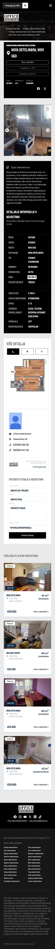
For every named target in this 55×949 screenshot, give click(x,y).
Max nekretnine (34, 869)
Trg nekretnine (34, 872)
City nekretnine (34, 847)
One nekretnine (34, 875)
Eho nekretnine (34, 860)
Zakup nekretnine (35, 878)
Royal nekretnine (11, 854)
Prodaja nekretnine (12, 881)
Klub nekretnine (10, 860)
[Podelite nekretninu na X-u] (45, 88)
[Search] (25, 5)
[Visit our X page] (30, 816)
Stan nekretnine (10, 866)
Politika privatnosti (17, 821)
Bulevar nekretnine (35, 854)
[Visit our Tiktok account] (40, 816)
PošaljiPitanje (27, 535)
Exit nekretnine (34, 866)
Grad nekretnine (10, 847)
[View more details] (13, 351)
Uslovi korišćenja (38, 821)
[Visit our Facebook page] (15, 816)
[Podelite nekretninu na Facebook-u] (39, 88)
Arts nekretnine (10, 875)
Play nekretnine (10, 869)
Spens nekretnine (11, 863)
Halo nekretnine (34, 857)
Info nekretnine (34, 851)
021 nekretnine (10, 851)
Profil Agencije (39, 467)
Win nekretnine (34, 863)
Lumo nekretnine (35, 881)
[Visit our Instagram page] (20, 816)
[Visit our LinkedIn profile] (35, 816)
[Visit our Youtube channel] (25, 816)
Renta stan (8, 878)
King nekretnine (10, 872)
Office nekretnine (11, 857)
